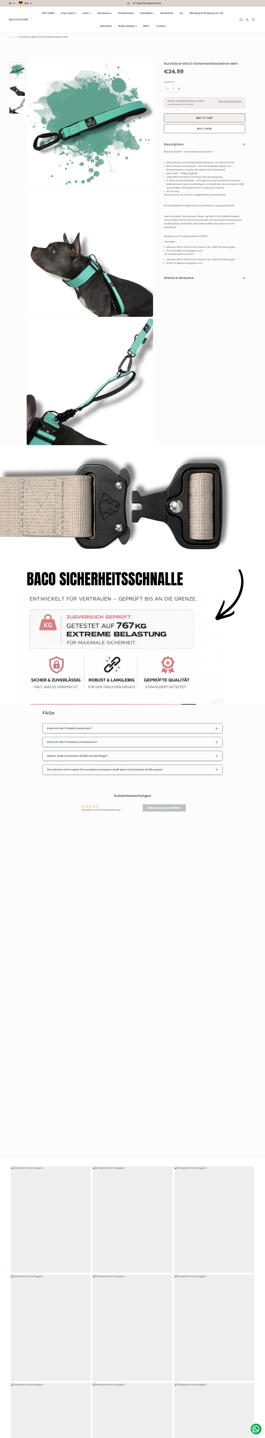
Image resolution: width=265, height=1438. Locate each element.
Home (12, 36)
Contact (160, 26)
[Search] (241, 19)
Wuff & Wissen (126, 26)
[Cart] (253, 19)
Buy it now (204, 128)
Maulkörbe (166, 13)
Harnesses (103, 13)
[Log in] (247, 19)
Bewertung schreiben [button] (164, 808)
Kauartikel (146, 13)
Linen (86, 13)
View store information (229, 101)
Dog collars (68, 13)
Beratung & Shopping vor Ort (206, 13)
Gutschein (106, 26)
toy (181, 13)
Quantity (169, 82)
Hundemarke (126, 13)
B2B (145, 26)
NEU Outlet (48, 13)
